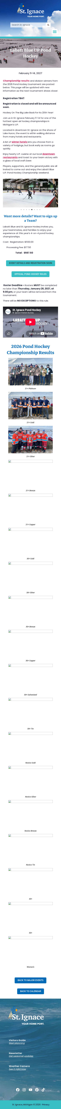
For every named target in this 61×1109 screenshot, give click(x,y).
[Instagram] (24, 1090)
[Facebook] (18, 1090)
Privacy (45, 1104)
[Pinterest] (37, 1090)
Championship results (16, 80)
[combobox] (28, 24)
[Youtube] (30, 1090)
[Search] (48, 24)
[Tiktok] (43, 1090)
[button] (54, 31)
